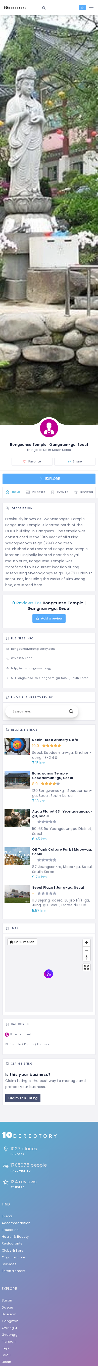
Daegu (7, 1307)
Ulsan (6, 1361)
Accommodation (16, 1223)
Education (10, 1229)
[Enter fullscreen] (86, 967)
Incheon (9, 1341)
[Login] (82, 7)
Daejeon (9, 1314)
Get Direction (24, 942)
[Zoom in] (86, 942)
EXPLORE (52, 478)
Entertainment (14, 1270)
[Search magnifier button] (71, 711)
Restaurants (12, 1243)
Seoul (6, 1355)
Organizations (14, 1257)
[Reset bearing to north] (86, 957)
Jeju (5, 1348)
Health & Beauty (15, 1236)
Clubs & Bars (12, 1250)
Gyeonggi (10, 1334)
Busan (7, 1300)
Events (7, 1216)
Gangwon (10, 1321)
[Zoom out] (86, 950)
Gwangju (9, 1327)
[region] (49, 974)
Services (9, 1264)
